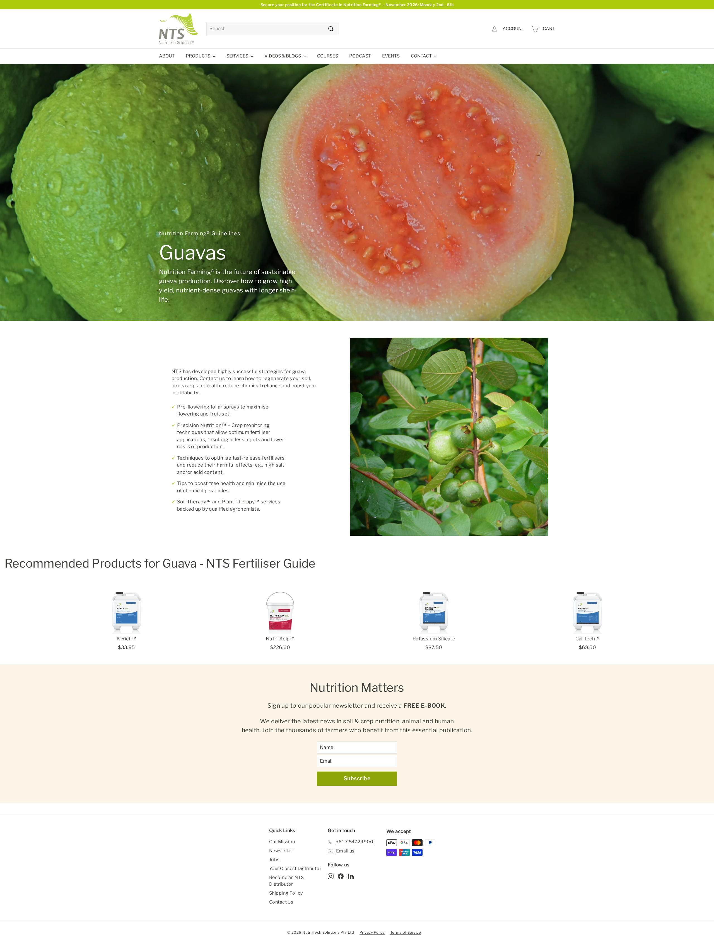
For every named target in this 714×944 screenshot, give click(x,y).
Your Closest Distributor (295, 868)
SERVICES (237, 56)
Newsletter (281, 850)
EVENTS (391, 56)
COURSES (327, 56)
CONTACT (422, 56)
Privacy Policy (372, 932)
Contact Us (281, 902)
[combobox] (272, 29)
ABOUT (167, 56)
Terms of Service (405, 932)
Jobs (274, 859)
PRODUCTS (198, 56)
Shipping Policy (286, 893)
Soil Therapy (191, 502)
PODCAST (360, 56)
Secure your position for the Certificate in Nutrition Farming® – (357, 4)
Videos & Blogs (283, 56)
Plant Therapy (238, 502)
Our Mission (282, 841)
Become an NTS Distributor (286, 881)
